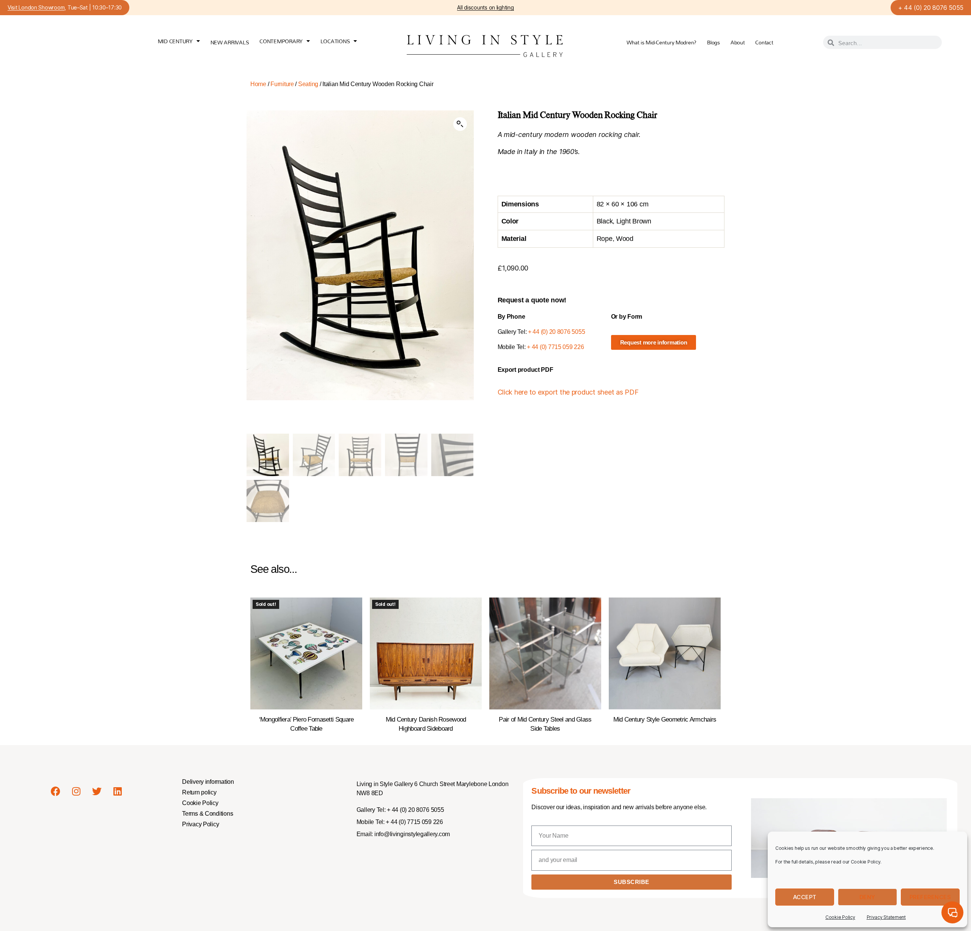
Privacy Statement (886, 917)
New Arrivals (230, 42)
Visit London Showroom (36, 8)
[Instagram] (76, 791)
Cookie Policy (840, 917)
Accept (805, 897)
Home (258, 84)
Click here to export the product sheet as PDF (568, 392)
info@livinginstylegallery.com (412, 834)
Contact (764, 42)
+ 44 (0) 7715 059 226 (555, 347)
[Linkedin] (117, 791)
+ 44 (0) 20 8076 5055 (930, 7)
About (738, 42)
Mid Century (175, 41)
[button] (460, 124)
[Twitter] (96, 791)
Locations (335, 41)
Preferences (930, 897)
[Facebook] (55, 791)
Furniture (282, 84)
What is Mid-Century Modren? (661, 42)
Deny (867, 897)
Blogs (713, 42)
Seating (308, 84)
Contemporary (281, 41)
